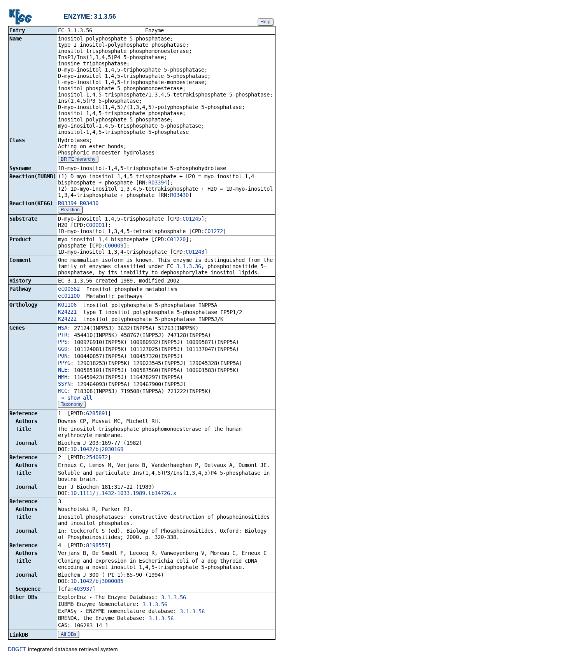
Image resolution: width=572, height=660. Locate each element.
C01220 (176, 239)
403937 (83, 589)
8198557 (97, 545)
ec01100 (69, 296)
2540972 (97, 457)
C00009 (114, 245)
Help (265, 22)
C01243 (195, 252)
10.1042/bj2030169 (96, 449)
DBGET (17, 649)
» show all (75, 398)
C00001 (95, 225)
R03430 (179, 195)
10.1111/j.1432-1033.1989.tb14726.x (123, 493)
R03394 (157, 182)
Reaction (70, 209)
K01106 (67, 305)
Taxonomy (71, 404)
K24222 (67, 319)
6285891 (97, 413)
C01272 (213, 231)
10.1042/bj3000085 (96, 581)
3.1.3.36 (188, 266)
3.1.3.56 (173, 597)
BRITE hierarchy (78, 159)
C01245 (191, 219)
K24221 (67, 312)
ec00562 (69, 289)
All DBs (68, 634)
